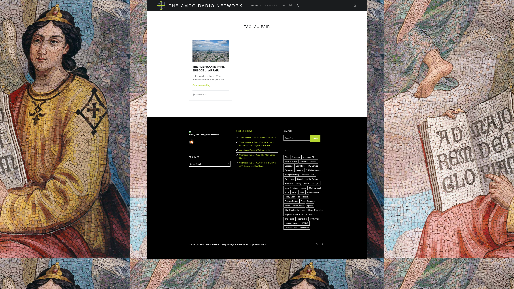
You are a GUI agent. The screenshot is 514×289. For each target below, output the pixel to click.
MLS (287, 192)
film (312, 174)
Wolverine (304, 227)
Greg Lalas (289, 179)
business (304, 161)
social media (298, 205)
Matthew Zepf (315, 187)
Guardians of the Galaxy (307, 179)
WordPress (240, 244)
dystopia (299, 170)
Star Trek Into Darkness (295, 209)
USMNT (304, 223)
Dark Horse (300, 165)
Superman (310, 214)
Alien (287, 156)
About (285, 5)
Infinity (298, 183)
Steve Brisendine (315, 209)
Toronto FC (302, 218)
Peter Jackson (313, 192)
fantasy (305, 174)
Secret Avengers (308, 201)
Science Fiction (291, 201)
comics (313, 161)
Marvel (303, 187)
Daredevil (289, 165)
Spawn (310, 205)
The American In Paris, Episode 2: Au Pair (209, 68)
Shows (254, 5)
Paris (302, 192)
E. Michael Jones (313, 170)
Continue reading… (202, 85)
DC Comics (313, 165)
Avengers (296, 156)
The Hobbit (289, 218)
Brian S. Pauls (291, 161)
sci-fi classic (303, 196)
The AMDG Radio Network (206, 5)
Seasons (270, 5)
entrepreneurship (292, 174)
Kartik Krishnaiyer (311, 183)
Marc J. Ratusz (291, 187)
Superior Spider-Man (294, 214)
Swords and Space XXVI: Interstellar (255, 150)
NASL (294, 192)
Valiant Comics (291, 227)
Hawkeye (289, 183)
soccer (287, 205)
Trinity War (314, 218)
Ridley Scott (290, 196)
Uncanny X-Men (291, 223)
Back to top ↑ (259, 244)
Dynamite (289, 170)
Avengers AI (308, 156)
